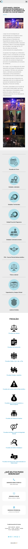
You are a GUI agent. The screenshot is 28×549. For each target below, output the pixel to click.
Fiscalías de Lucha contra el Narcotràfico (14, 389)
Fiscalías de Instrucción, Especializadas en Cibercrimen (14, 462)
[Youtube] (15, 536)
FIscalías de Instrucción (14, 347)
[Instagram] (19, 536)
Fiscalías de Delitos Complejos (14, 447)
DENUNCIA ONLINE (14, 496)
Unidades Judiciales (14, 187)
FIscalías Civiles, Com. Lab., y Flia (14, 361)
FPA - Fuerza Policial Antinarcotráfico (14, 257)
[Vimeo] (17, 536)
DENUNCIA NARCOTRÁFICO (14, 482)
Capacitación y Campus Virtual (14, 292)
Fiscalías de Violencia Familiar (14, 418)
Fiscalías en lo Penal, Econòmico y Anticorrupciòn (14, 403)
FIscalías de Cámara (14, 333)
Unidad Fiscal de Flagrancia (14, 222)
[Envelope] (8, 536)
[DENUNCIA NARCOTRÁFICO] (14, 480)
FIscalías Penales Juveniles (14, 375)
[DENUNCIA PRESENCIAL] (14, 507)
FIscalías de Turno (14, 169)
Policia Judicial (14, 274)
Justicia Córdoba (14, 310)
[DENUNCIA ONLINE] (14, 493)
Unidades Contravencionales (14, 239)
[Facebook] (11, 536)
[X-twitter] (13, 536)
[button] (26, 1)
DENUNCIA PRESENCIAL (14, 510)
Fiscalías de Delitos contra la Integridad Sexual (14, 433)
